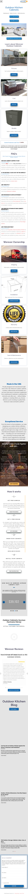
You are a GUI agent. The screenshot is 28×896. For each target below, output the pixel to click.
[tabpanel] (14, 601)
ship (7, 163)
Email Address (5, 867)
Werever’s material (11, 191)
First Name (4, 872)
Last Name (4, 877)
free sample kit (16, 201)
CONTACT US (19, 233)
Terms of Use (22, 893)
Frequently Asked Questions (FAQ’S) (15, 229)
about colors (14, 181)
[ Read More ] (3, 755)
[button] (1, 1)
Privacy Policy (17, 893)
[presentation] (10, 610)
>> (14, 851)
